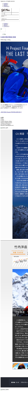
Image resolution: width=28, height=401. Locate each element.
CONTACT (6, 6)
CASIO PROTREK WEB (8, 37)
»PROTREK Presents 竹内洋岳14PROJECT (11, 112)
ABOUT (5, 5)
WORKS (5, 3)
